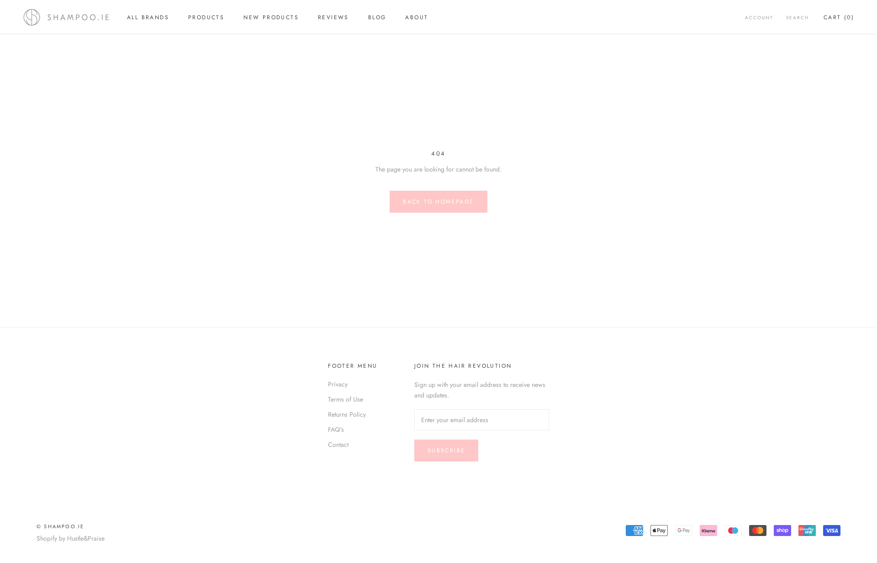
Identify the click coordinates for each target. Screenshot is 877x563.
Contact (338, 444)
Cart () (839, 17)
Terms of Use (345, 399)
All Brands (148, 17)
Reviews (333, 17)
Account (759, 17)
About (416, 17)
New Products (271, 17)
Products (206, 17)
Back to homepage (438, 202)
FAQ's (336, 429)
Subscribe (446, 450)
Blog (377, 17)
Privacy (338, 384)
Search (797, 17)
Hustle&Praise (86, 538)
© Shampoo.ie (60, 526)
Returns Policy (347, 414)
